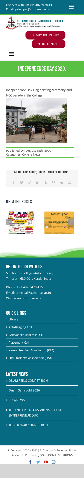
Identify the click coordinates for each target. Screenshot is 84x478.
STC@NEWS (17, 400)
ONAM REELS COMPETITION (28, 380)
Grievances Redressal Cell (26, 335)
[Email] (69, 182)
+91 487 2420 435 (30, 287)
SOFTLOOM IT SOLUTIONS (56, 455)
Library (14, 319)
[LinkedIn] (37, 182)
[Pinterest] (53, 182)
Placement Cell (19, 342)
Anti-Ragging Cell (20, 327)
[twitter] (38, 462)
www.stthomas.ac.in (28, 298)
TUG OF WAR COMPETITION (28, 425)
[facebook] (30, 462)
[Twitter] (21, 182)
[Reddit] (29, 182)
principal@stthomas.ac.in (33, 293)
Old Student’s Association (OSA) (30, 358)
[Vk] (61, 182)
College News (31, 154)
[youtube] (46, 462)
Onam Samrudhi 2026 (24, 390)
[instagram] (53, 462)
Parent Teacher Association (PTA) (31, 350)
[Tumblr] (45, 182)
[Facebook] (14, 182)
